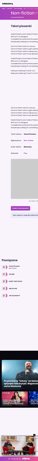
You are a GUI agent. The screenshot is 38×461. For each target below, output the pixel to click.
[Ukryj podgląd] (34, 435)
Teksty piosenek (18, 8)
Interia (3, 8)
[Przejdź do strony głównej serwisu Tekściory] (7, 3)
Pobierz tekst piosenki (20, 208)
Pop (25, 8)
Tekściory (9, 8)
